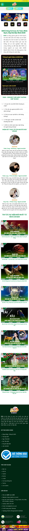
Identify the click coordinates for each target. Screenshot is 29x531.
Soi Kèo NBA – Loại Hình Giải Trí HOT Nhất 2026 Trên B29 (14, 259)
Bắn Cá (4, 469)
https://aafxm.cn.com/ (12, 497)
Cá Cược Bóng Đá (7, 481)
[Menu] (2, 4)
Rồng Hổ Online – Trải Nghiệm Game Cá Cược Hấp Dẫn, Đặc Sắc (14, 393)
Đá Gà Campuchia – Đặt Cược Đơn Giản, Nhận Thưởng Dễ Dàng (14, 237)
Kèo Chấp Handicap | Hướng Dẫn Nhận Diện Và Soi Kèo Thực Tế (14, 347)
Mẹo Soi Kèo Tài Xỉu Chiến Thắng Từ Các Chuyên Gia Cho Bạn (14, 325)
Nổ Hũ (4, 471)
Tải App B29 (5, 436)
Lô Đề (3, 478)
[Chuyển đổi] (2, 104)
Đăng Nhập (5, 434)
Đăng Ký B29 (12, 434)
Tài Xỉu (4, 483)
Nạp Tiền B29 (5, 439)
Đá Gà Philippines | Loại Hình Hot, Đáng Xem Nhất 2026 (14, 281)
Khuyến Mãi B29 (6, 443)
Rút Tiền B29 (5, 441)
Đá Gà (4, 476)
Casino (4, 473)
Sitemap (14, 508)
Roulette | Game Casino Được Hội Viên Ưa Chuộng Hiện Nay (14, 370)
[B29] (14, 4)
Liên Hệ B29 (5, 446)
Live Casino (5, 485)
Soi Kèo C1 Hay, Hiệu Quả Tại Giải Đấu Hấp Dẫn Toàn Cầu (14, 302)
